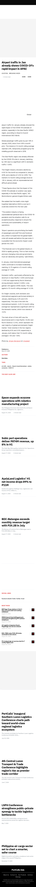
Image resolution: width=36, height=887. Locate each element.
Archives (30, 875)
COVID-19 (10, 368)
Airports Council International (19, 366)
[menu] (2, 2)
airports (9, 366)
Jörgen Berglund (15, 341)
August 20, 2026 (6, 628)
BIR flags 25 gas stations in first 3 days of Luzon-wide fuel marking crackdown (12, 610)
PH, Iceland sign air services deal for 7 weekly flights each (13, 641)
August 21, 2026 (6, 613)
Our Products (22, 875)
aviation (29, 366)
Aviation (5, 73)
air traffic (4, 366)
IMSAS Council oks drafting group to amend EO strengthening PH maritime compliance (13, 618)
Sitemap (18, 877)
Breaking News (14, 73)
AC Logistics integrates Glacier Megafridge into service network (11, 625)
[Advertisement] (18, 38)
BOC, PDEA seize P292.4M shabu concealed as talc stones (12, 633)
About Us (6, 875)
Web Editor (5, 358)
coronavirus (4, 368)
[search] (32, 2)
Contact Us (13, 875)
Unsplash (26, 341)
